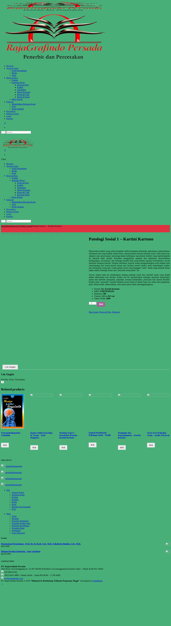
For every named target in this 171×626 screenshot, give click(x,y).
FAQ (14, 106)
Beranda (9, 66)
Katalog (9, 118)
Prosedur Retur (18, 528)
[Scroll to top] (2, 583)
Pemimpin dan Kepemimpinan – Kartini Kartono (129, 435)
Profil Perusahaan (19, 70)
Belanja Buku (12, 78)
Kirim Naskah (18, 109)
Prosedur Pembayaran (21, 523)
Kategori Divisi (18, 82)
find (8, 490)
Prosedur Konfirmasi (20, 526)
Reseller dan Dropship (21, 507)
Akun (14, 516)
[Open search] (3, 132)
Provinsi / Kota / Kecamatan (13, 379)
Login (8, 116)
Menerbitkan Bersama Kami (24, 104)
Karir (14, 75)
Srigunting (21, 90)
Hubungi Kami (12, 114)
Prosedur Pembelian (20, 521)
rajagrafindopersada (13, 466)
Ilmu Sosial (27, 226)
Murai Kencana (23, 92)
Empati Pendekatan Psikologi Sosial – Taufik (100, 434)
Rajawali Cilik (23, 94)
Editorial (9, 102)
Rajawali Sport (23, 97)
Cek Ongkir (10, 367)
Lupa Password (18, 533)
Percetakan (10, 111)
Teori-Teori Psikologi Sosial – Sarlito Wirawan (158, 434)
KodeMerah (97, 581)
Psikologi (116, 312)
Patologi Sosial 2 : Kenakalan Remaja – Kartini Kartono (69, 435)
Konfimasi (16, 530)
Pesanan (15, 518)
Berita (14, 73)
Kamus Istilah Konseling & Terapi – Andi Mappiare (41, 435)
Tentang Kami (12, 68)
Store (8, 226)
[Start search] (3, 221)
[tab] (10, 367)
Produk (15, 80)
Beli (101, 304)
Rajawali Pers (23, 85)
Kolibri (20, 87)
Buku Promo (17, 99)
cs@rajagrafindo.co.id (13, 578)
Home (3, 226)
